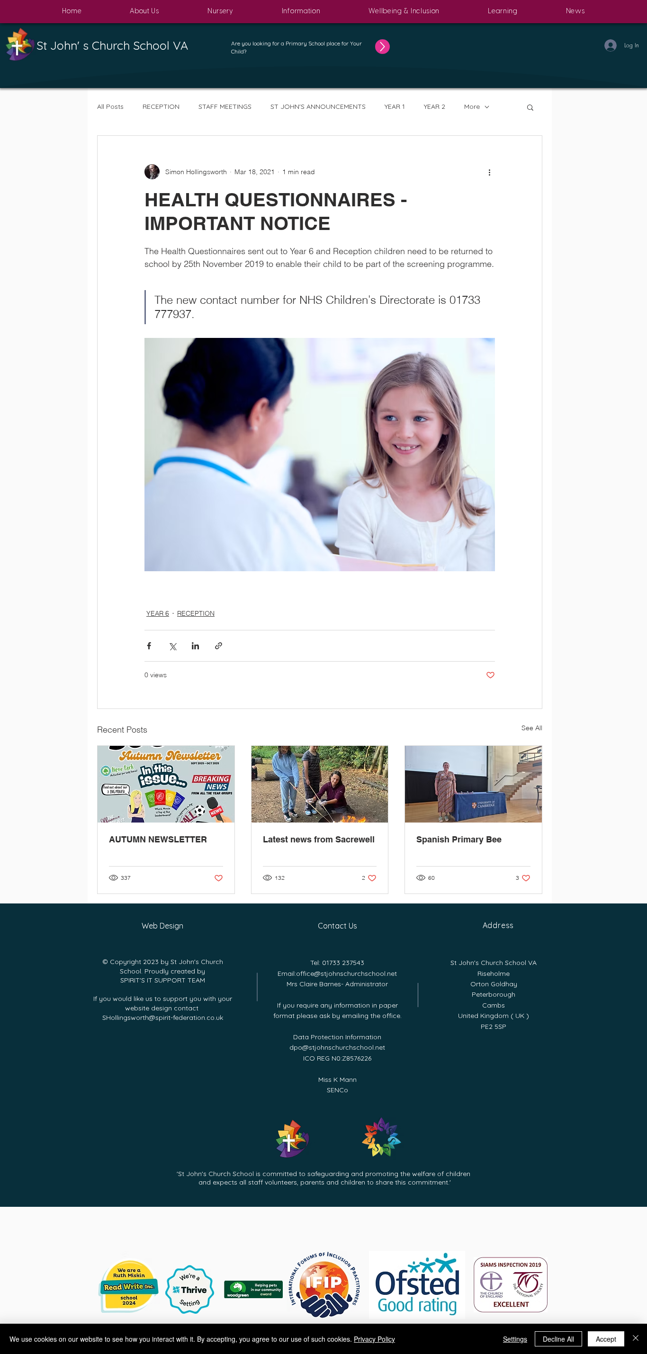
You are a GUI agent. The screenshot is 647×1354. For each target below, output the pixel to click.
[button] (144, 11)
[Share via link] (218, 645)
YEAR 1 (395, 106)
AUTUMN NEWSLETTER (158, 839)
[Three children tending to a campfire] (320, 784)
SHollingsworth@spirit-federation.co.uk (162, 1017)
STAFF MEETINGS (225, 106)
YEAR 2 (434, 106)
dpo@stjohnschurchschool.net (337, 1047)
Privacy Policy (374, 1339)
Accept (606, 1339)
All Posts (110, 106)
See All (531, 728)
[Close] (635, 1338)
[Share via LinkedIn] (195, 645)
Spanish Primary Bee (459, 839)
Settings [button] (515, 1339)
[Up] (382, 46)
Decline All (558, 1339)
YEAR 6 (157, 613)
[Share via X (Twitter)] (172, 645)
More (472, 106)
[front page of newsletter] (166, 784)
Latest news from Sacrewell (319, 839)
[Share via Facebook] (148, 645)
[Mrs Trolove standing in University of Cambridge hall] (473, 784)
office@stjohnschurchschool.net (346, 973)
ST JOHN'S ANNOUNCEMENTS (318, 106)
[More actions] (489, 171)
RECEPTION (161, 106)
